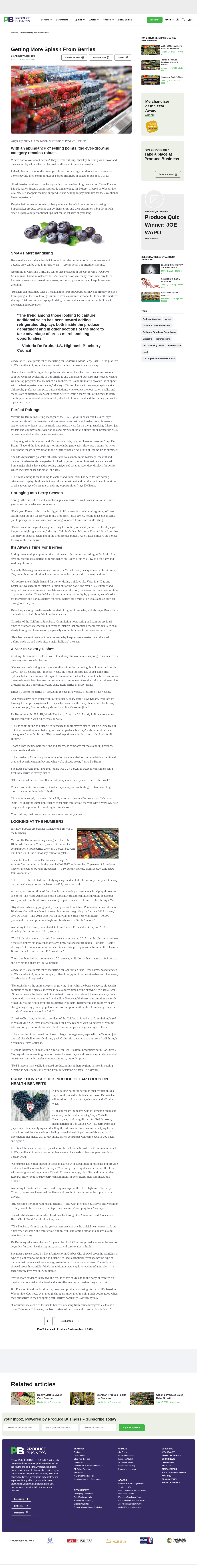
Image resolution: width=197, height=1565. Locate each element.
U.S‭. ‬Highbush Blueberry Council (159, 359)
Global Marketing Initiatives (129, 1507)
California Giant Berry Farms (82, 360)
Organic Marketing (81, 1504)
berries (168, 319)
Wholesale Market (125, 1462)
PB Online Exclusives (83, 1469)
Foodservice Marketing (83, 1500)
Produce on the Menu (127, 1469)
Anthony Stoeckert (24, 55)
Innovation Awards (126, 1494)
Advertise (169, 20)
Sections (14, 33)
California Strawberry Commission (159, 332)
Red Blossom (72, 570)
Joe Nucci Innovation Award (130, 1504)
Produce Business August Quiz (131, 1484)
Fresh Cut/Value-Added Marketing (88, 1507)
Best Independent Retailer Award (132, 1490)
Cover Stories (79, 1456)
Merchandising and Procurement (34, 33)
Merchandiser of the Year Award (131, 1500)
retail (145, 352)
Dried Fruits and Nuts (83, 1497)
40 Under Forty (124, 1487)
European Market (125, 1459)
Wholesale (78, 1472)
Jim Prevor (122, 1452)
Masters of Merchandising (85, 1476)
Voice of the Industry (126, 1466)
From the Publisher (126, 1456)
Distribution (79, 1462)
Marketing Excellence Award (130, 1497)
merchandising (163, 339)
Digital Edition (125, 20)
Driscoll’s (84, 188)
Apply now (149, 115)
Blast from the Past (82, 1459)
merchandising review (153, 345)
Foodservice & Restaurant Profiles (88, 1466)
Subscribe (154, 20)
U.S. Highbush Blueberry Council (84, 416)
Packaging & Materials (83, 1494)
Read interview (151, 238)
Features (77, 1452)
